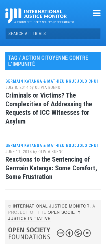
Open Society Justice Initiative (55, 22)
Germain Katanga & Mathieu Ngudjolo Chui (51, 81)
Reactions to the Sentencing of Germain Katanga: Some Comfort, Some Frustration (51, 168)
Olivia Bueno (47, 87)
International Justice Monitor (51, 206)
